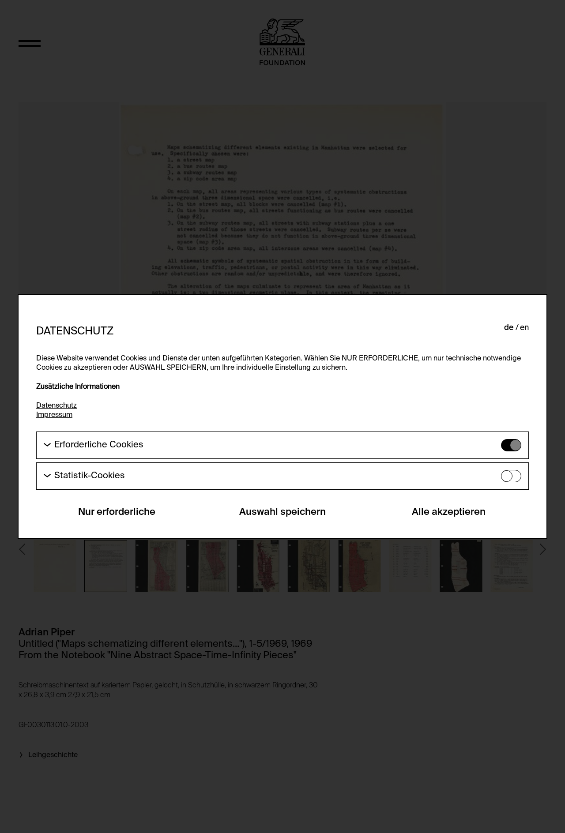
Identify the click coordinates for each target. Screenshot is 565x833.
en (524, 328)
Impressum (54, 415)
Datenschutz (56, 405)
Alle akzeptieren (449, 512)
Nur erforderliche (116, 512)
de (509, 328)
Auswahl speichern (282, 512)
